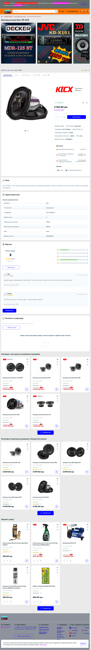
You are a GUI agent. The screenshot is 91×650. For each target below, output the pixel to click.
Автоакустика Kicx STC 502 (11, 414)
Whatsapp (87, 633)
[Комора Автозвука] (15, 617)
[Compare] (27, 364)
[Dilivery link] (85, 155)
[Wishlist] (27, 361)
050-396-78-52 (5, 627)
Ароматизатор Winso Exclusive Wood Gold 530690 (15, 544)
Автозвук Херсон (60, 628)
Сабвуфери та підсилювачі (43, 632)
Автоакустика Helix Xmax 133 (42, 414)
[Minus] (57, 117)
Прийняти (83, 643)
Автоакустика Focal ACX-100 (71, 378)
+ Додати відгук (11, 267)
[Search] (56, 11)
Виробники (60, 637)
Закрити (84, 4)
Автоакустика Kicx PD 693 (41, 497)
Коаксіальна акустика (20, 16)
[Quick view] (27, 359)
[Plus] (64, 117)
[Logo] (7, 11)
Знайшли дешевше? (59, 109)
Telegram (87, 627)
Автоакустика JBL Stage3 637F (12, 497)
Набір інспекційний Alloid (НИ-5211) (44, 586)
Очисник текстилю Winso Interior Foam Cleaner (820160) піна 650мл (14, 587)
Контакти (60, 634)
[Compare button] (86, 102)
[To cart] (26, 389)
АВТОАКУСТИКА (8, 16)
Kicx (9, 70)
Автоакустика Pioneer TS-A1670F (13, 378)
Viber (86, 630)
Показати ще (9, 310)
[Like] (16, 284)
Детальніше (26, 5)
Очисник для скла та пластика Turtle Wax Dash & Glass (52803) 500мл (45, 544)
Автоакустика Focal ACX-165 (11, 462)
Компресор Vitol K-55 (69, 543)
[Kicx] (64, 89)
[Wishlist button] (83, 102)
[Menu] (2, 11)
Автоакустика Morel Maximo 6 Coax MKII (45, 462)
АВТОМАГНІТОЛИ (44, 630)
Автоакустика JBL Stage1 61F (72, 462)
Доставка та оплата (60, 631)
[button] (25, 130)
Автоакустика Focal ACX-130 (41, 378)
